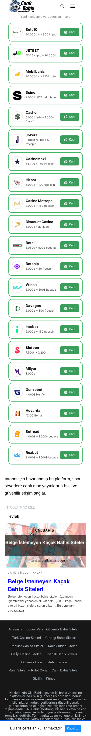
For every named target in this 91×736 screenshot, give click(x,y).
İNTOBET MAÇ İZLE (20, 507)
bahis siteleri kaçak (25, 572)
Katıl (72, 32)
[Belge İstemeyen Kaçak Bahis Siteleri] (45, 545)
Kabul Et (73, 728)
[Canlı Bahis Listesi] (22, 6)
